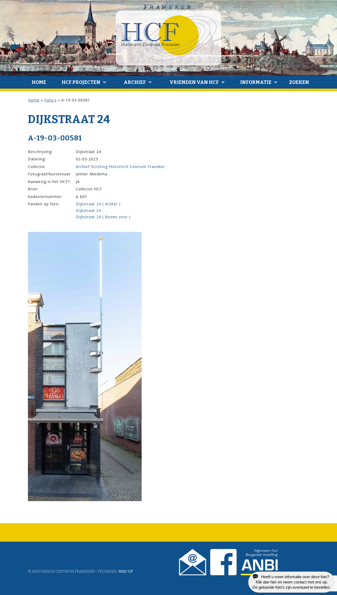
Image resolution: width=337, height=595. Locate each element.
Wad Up (125, 571)
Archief (135, 82)
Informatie (255, 82)
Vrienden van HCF (194, 82)
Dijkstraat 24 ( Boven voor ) (103, 216)
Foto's (50, 100)
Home (39, 82)
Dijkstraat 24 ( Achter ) (98, 203)
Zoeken (299, 82)
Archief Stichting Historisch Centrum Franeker (120, 166)
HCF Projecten (81, 82)
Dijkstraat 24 (88, 210)
